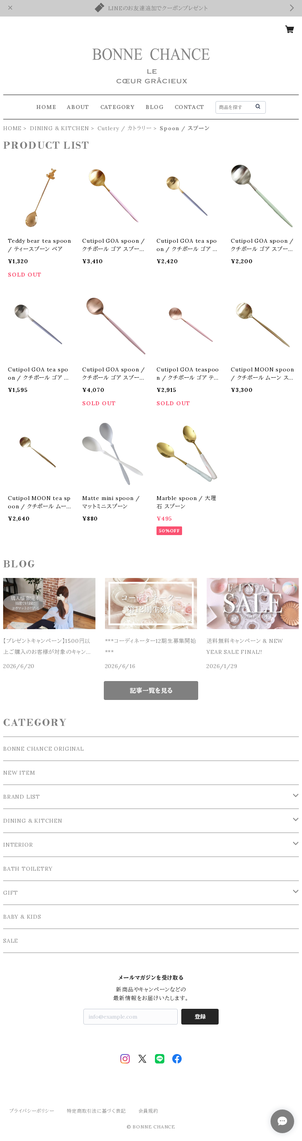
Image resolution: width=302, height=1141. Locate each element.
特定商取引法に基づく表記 (96, 1111)
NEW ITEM (19, 772)
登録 (200, 1016)
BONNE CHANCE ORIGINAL (43, 748)
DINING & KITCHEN (59, 128)
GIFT (10, 892)
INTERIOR (18, 844)
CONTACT (190, 107)
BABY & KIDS (22, 916)
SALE (10, 940)
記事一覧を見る (151, 690)
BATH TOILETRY (27, 868)
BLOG (154, 107)
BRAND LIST (21, 796)
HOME (46, 107)
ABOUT (78, 107)
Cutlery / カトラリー (125, 128)
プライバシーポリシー (31, 1111)
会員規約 (148, 1111)
